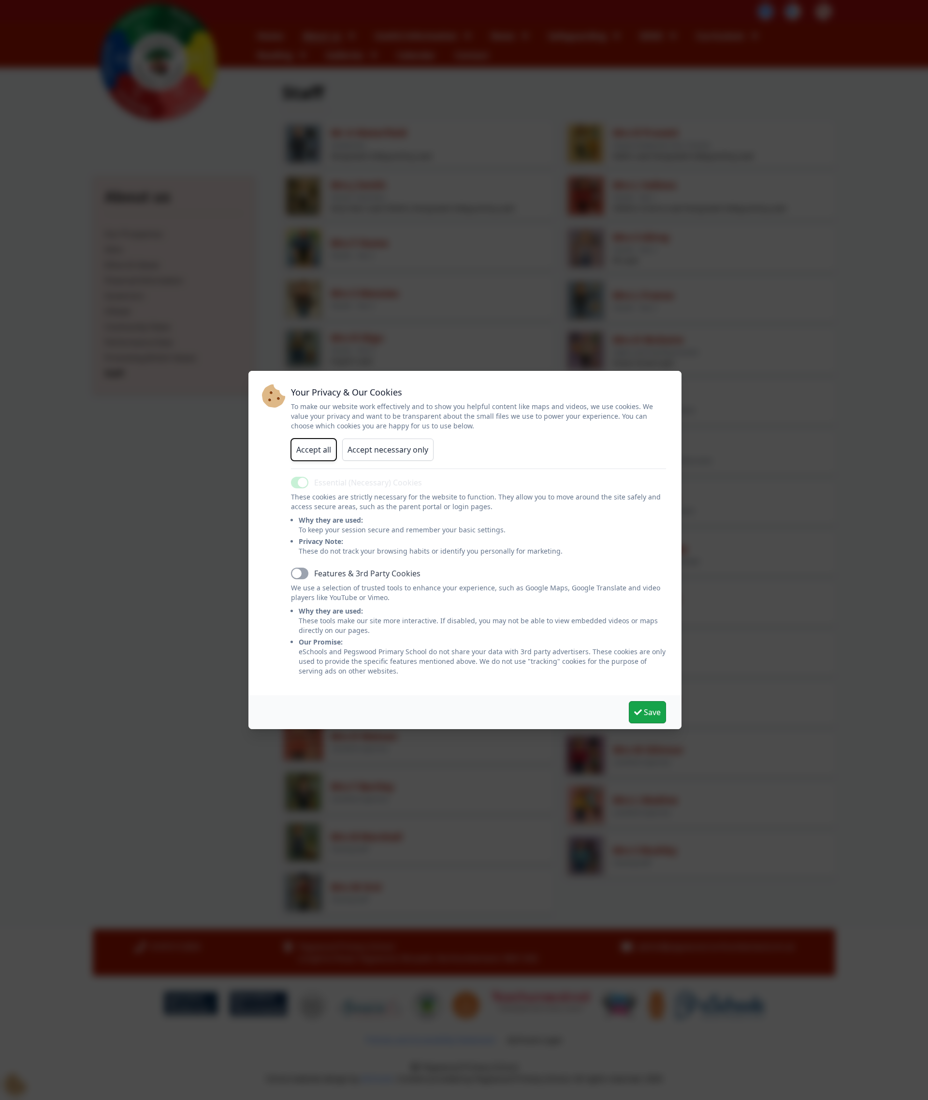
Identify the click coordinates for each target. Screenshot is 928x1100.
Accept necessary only (388, 449)
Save (651, 712)
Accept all (313, 449)
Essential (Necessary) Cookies (368, 482)
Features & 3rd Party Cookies (367, 573)
